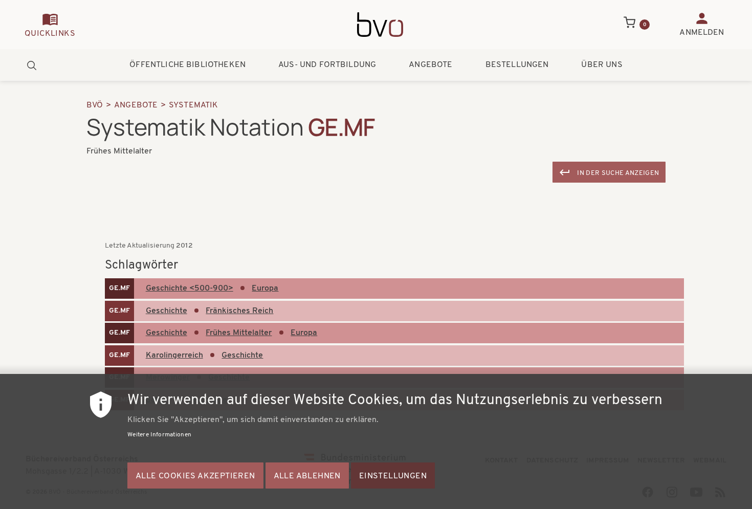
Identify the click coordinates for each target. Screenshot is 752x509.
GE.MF (119, 288)
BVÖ (94, 105)
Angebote (430, 65)
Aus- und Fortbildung (327, 65)
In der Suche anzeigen (618, 173)
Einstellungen (393, 476)
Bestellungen (517, 65)
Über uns (601, 65)
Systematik (193, 105)
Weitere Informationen (159, 435)
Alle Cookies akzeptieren (195, 476)
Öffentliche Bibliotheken (187, 65)
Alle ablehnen (307, 476)
